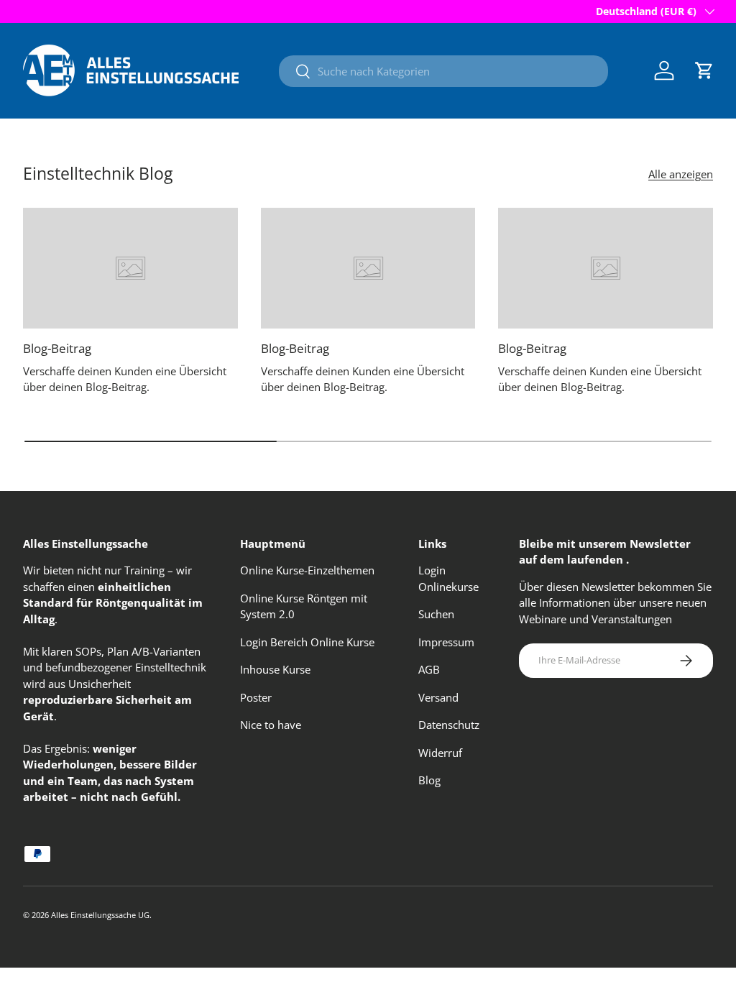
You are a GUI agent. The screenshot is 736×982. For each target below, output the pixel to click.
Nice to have (270, 724)
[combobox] (443, 71)
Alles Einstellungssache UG (100, 914)
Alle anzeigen (680, 174)
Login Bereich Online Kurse (307, 642)
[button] (704, 70)
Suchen (436, 614)
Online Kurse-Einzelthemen (307, 570)
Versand (438, 697)
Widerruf (440, 752)
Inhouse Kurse (275, 669)
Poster (256, 697)
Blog (429, 780)
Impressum (446, 642)
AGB (429, 669)
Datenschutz (448, 724)
